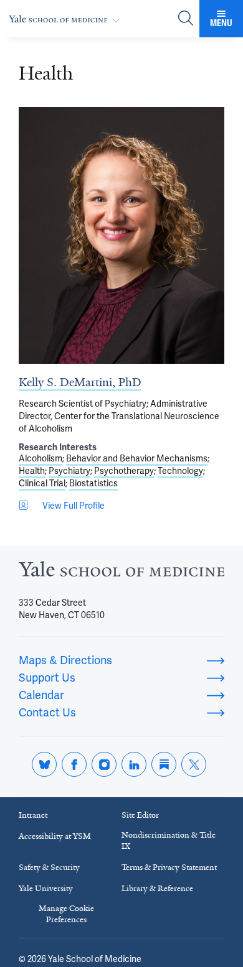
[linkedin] (134, 764)
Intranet (33, 815)
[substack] (163, 764)
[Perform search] (185, 19)
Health (32, 470)
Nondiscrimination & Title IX (169, 840)
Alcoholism (40, 458)
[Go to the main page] (66, 19)
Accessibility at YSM (55, 836)
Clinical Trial (42, 483)
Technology (180, 470)
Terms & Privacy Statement (169, 867)
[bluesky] (44, 764)
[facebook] (74, 764)
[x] (193, 764)
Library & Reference (157, 888)
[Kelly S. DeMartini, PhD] (121, 235)
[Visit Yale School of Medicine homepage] (121, 572)
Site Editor (140, 815)
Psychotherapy (124, 470)
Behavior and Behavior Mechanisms (136, 458)
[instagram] (104, 764)
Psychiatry (69, 470)
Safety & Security (49, 867)
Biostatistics (93, 483)
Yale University (46, 888)
